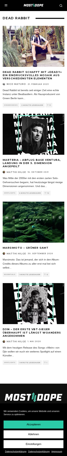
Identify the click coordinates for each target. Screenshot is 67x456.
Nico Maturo (16, 84)
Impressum (56, 451)
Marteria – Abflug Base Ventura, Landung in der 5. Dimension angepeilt (32, 163)
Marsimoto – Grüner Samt (25, 247)
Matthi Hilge (16, 172)
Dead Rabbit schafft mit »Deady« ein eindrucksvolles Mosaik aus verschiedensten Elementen (32, 75)
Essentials (9, 274)
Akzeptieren (34, 424)
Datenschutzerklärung (15, 451)
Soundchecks (11, 105)
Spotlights (9, 193)
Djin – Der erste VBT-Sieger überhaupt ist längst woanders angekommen (32, 332)
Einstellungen (33, 443)
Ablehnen (33, 434)
